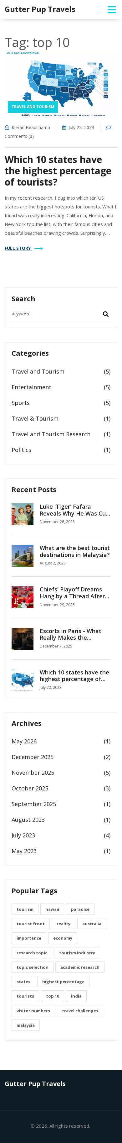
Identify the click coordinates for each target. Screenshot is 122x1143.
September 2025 (34, 804)
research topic (32, 953)
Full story (18, 248)
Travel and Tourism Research (51, 434)
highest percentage (63, 981)
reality (63, 923)
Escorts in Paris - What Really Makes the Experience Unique (70, 637)
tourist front (31, 923)
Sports (21, 402)
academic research (79, 967)
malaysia (26, 1025)
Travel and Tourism (33, 106)
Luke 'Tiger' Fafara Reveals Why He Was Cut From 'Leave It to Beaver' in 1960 (74, 517)
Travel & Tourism (35, 418)
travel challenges (80, 1011)
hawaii (52, 909)
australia (91, 923)
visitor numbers (33, 1011)
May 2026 (24, 741)
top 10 (52, 996)
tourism (25, 909)
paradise (80, 909)
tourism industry (77, 953)
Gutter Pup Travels (40, 9)
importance (29, 938)
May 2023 (24, 851)
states (23, 981)
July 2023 (23, 835)
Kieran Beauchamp (31, 127)
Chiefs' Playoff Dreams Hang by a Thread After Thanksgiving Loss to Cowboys (72, 599)
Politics (21, 450)
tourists (25, 996)
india (76, 996)
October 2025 (30, 788)
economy (62, 938)
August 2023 (28, 819)
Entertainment (31, 387)
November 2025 (33, 772)
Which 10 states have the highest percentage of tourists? (58, 170)
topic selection (32, 967)
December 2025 (32, 757)
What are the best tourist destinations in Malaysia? (75, 551)
